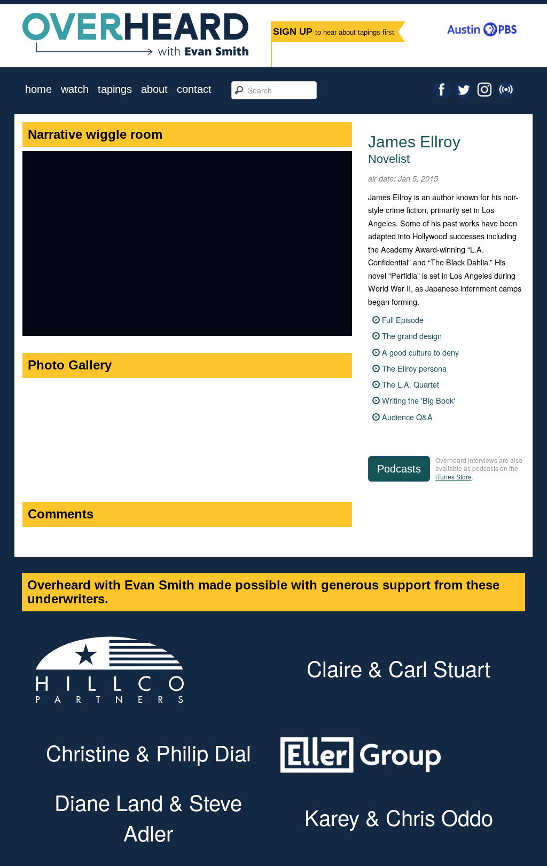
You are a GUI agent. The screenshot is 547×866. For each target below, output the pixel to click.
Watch (75, 89)
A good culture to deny (420, 352)
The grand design (412, 335)
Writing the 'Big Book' (418, 400)
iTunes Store (453, 476)
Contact (194, 89)
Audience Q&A (407, 416)
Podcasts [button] (399, 469)
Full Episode (403, 319)
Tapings (115, 89)
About (154, 89)
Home (38, 89)
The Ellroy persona (414, 368)
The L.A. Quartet (410, 384)
